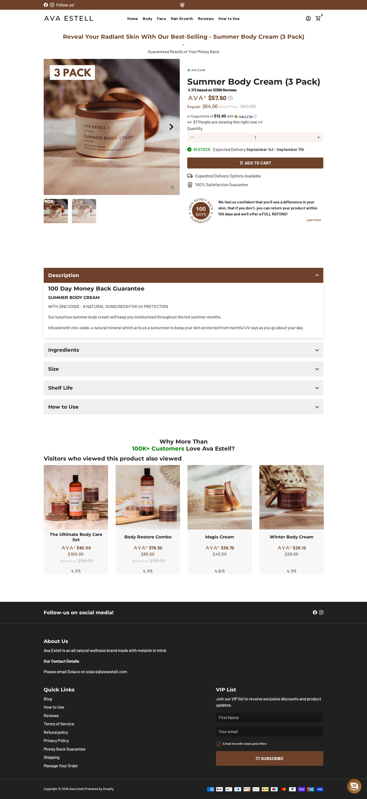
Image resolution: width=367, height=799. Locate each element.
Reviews (206, 18)
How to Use (229, 18)
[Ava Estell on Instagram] (52, 4)
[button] (255, 116)
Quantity (194, 128)
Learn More (313, 220)
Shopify (108, 789)
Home (132, 18)
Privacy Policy (56, 740)
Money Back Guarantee (64, 748)
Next (171, 127)
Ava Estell (76, 789)
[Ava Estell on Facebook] (46, 4)
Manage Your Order (61, 765)
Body (147, 18)
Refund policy (56, 732)
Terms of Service (59, 723)
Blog (48, 698)
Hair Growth (182, 18)
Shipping (51, 757)
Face (161, 18)
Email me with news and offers (245, 744)
